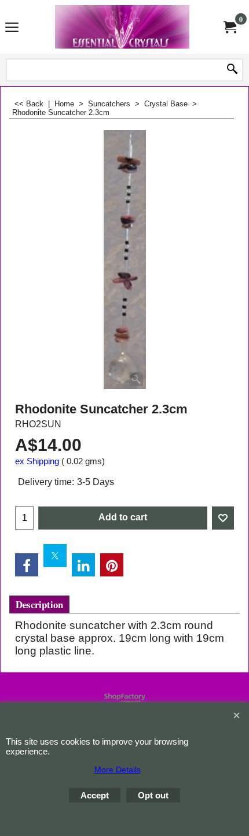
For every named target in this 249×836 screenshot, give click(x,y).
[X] (55, 555)
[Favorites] (223, 518)
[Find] (232, 70)
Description (39, 604)
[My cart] (229, 27)
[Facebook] (26, 564)
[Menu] (12, 27)
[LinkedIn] (83, 564)
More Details (117, 769)
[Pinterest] (111, 564)
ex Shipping (37, 461)
